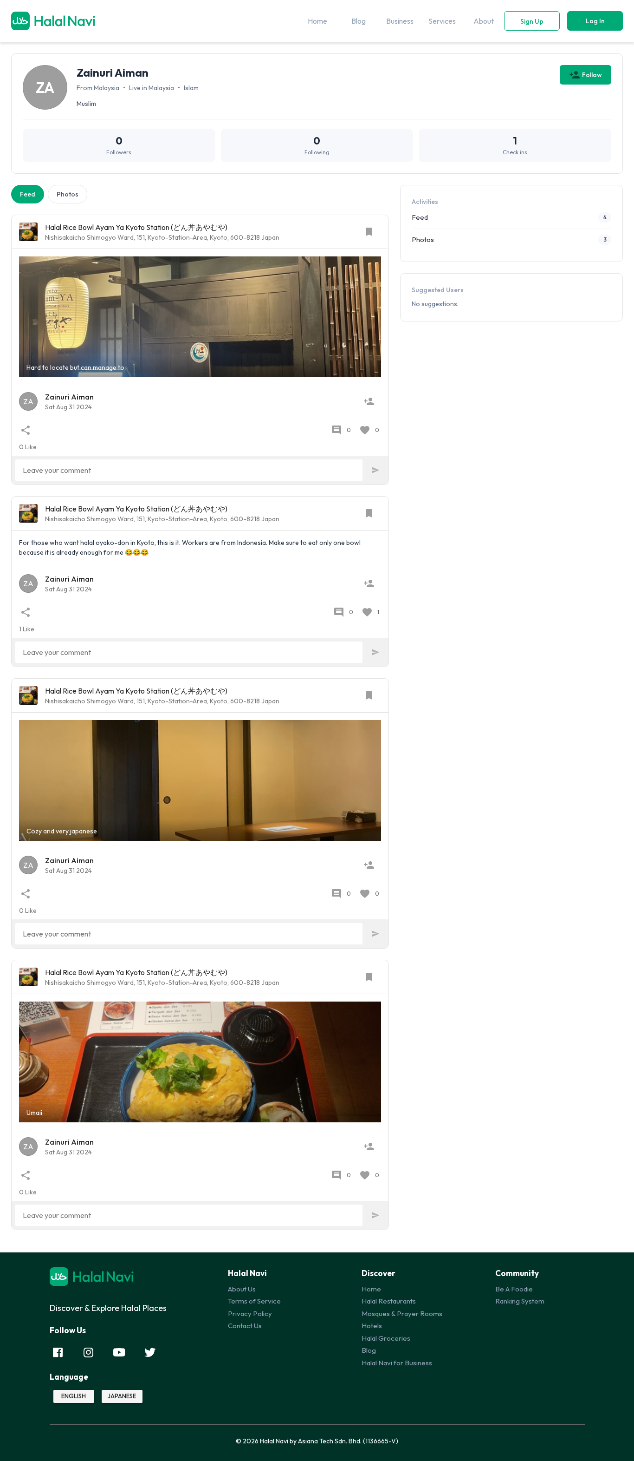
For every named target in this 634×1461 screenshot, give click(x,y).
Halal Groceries (386, 1338)
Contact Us (245, 1325)
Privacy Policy (250, 1313)
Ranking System (519, 1301)
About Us (242, 1288)
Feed (27, 194)
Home (371, 1288)
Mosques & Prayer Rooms (402, 1313)
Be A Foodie (514, 1288)
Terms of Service (254, 1301)
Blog (369, 1350)
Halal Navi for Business (397, 1362)
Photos (67, 194)
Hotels (372, 1325)
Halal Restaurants (389, 1301)
